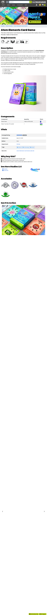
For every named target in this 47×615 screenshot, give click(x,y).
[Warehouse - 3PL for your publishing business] (39, 2)
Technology (26, 147)
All (7, 2)
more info (5, 170)
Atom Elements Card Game (20, 26)
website (5, 169)
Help (26, 5)
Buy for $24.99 (35, 22)
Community (20, 5)
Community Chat (34, 614)
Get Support (43, 614)
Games (2, 26)
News (13, 5)
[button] (3, 5)
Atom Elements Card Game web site (25, 151)
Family (32, 147)
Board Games (9, 26)
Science (20, 147)
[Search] (30, 2)
